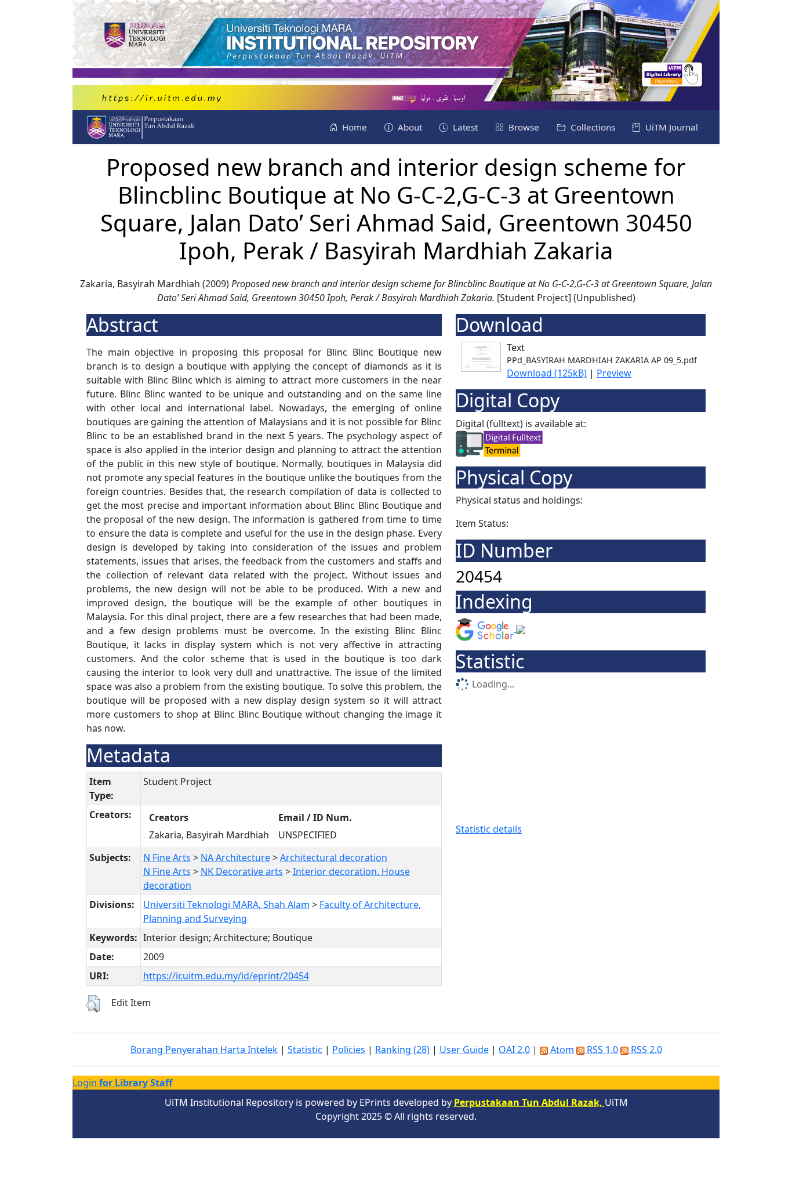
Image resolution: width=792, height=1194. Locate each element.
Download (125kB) (547, 373)
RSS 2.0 (645, 1049)
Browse (522, 127)
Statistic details (489, 829)
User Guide (464, 1049)
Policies (348, 1049)
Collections (591, 127)
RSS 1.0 (601, 1049)
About (408, 127)
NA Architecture (235, 857)
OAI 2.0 (514, 1049)
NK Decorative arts (242, 871)
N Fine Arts (167, 857)
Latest (464, 127)
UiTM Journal (670, 127)
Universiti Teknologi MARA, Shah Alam (226, 904)
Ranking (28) (402, 1049)
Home (353, 127)
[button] (93, 1003)
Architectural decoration (333, 857)
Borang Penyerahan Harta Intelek (204, 1049)
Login (122, 1082)
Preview (614, 373)
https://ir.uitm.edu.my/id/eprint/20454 (226, 975)
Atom (561, 1049)
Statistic (305, 1049)
